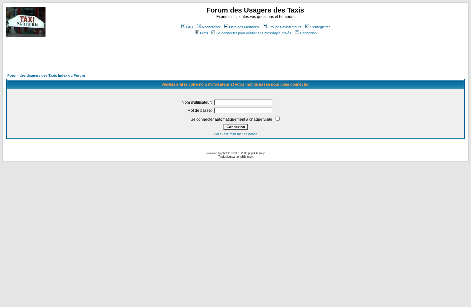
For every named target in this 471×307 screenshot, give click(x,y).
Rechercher (211, 27)
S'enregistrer (320, 27)
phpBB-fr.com (245, 156)
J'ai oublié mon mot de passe (235, 134)
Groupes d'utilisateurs (285, 27)
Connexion (308, 33)
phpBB (225, 153)
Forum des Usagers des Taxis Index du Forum (46, 75)
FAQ (189, 27)
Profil (204, 33)
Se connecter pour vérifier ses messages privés (253, 33)
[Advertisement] (122, 57)
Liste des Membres (244, 27)
